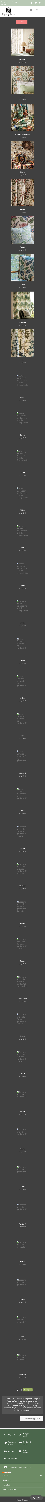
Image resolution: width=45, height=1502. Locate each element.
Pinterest (36, 3)
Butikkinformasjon (9, 1490)
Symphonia (22, 1224)
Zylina (22, 1111)
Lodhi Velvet (22, 998)
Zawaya (22, 1149)
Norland (22, 698)
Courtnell (22, 773)
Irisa (22, 1337)
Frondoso (22, 1374)
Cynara (22, 285)
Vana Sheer (22, 59)
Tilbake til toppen (31, 1418)
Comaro (22, 623)
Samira (22, 1261)
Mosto (23, 585)
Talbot (22, 660)
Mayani (22, 961)
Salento (22, 209)
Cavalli (22, 397)
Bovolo (22, 435)
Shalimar (22, 886)
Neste (28, 1390)
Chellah (22, 1074)
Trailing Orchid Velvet (22, 134)
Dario (22, 548)
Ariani (22, 472)
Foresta (22, 1036)
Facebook (31, 3)
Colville (22, 811)
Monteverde (22, 322)
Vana (22, 360)
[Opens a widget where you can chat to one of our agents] (36, 1498)
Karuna (22, 247)
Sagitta (22, 1299)
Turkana (22, 1186)
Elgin (22, 735)
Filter (22, 22)
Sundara (22, 97)
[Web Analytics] (6, 1472)
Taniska (22, 848)
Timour (22, 172)
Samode (22, 923)
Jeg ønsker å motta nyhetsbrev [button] (18, 1467)
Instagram (40, 3)
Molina (22, 510)
